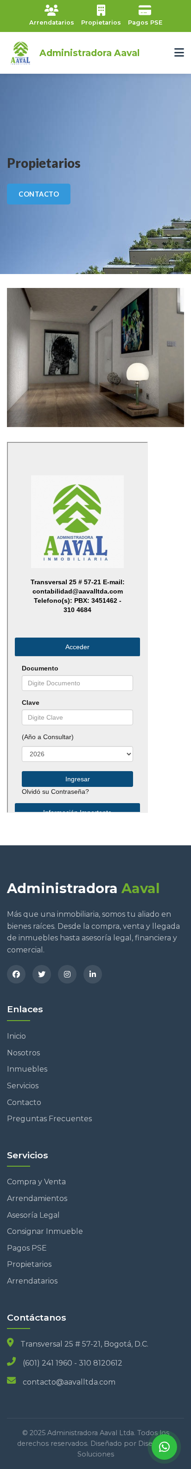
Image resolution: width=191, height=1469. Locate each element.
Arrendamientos (37, 1198)
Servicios (22, 1085)
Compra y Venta (36, 1181)
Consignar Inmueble (45, 1231)
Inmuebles (27, 1069)
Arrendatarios (32, 1281)
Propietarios (29, 1264)
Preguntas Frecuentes (49, 1118)
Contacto (24, 1102)
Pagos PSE (27, 1248)
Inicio (16, 1036)
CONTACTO (39, 194)
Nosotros (23, 1052)
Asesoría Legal (33, 1215)
